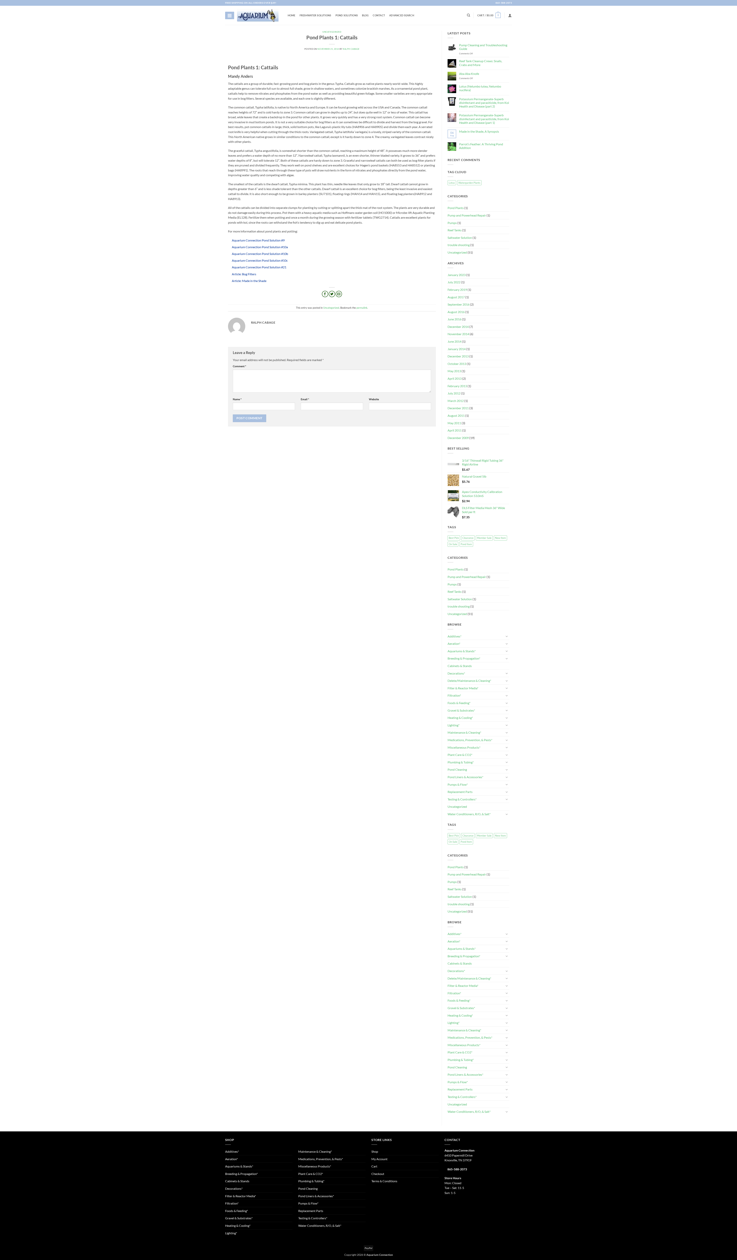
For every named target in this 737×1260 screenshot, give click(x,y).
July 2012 (454, 393)
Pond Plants (456, 208)
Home (291, 15)
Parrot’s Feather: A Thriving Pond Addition (481, 146)
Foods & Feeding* (459, 703)
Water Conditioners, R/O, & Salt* (469, 814)
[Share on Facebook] (325, 294)
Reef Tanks (455, 230)
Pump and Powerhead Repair (467, 215)
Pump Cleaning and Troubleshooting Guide (483, 46)
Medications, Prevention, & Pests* (470, 740)
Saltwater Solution (460, 237)
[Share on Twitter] (332, 294)
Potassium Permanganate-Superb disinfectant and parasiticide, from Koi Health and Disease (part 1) (484, 118)
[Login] (510, 15)
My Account (379, 1159)
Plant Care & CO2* (460, 754)
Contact (379, 15)
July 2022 (454, 282)
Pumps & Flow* (458, 784)
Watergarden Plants (469, 182)
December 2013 (458, 356)
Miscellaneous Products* (464, 747)
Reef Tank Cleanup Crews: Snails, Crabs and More (480, 62)
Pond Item (466, 544)
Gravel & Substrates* (461, 710)
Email (305, 399)
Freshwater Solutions (315, 15)
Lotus (452, 182)
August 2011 (456, 415)
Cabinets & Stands (460, 666)
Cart (374, 1166)
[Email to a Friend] (339, 294)
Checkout (377, 1174)
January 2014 (457, 349)
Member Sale (484, 537)
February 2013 (457, 386)
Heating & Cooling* (460, 717)
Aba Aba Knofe (469, 73)
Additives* (454, 636)
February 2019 (457, 289)
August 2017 (456, 297)
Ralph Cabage (351, 49)
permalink (361, 307)
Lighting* (453, 725)
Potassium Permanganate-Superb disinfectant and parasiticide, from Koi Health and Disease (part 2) (484, 102)
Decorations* (456, 673)
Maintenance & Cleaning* (464, 732)
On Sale (453, 544)
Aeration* (454, 643)
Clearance (467, 537)
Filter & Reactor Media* (463, 688)
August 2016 (456, 312)
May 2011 (454, 423)
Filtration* (454, 695)
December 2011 (458, 408)
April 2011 (455, 430)
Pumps (452, 223)
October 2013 (457, 363)
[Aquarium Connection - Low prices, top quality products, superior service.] (257, 15)
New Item (500, 537)
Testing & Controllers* (462, 799)
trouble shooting (459, 245)
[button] (489, 15)
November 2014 (458, 334)
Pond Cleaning (457, 769)
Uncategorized (331, 32)
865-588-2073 (503, 2)
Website (374, 399)
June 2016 (454, 319)
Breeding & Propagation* (464, 658)
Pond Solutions (346, 15)
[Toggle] (507, 636)
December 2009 (458, 438)
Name (237, 399)
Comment (239, 366)
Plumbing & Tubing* (461, 762)
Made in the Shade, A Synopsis (479, 131)
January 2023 (457, 275)
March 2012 (456, 401)
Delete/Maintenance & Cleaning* (469, 680)
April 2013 (455, 378)
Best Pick (454, 537)
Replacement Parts (460, 792)
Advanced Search (401, 15)
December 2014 (458, 326)
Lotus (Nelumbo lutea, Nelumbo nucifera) (480, 88)
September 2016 (458, 304)
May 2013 (454, 371)
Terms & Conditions (384, 1181)
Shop (374, 1151)
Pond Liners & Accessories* (465, 777)
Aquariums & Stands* (462, 651)
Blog (365, 15)
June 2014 (454, 341)
